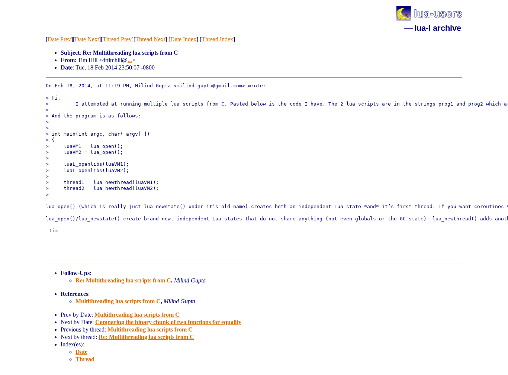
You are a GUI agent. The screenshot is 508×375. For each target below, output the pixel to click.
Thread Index (217, 39)
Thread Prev (117, 39)
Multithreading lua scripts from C (118, 301)
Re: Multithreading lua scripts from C (123, 280)
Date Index (183, 39)
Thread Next (150, 39)
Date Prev (59, 39)
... (130, 60)
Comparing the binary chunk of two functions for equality (168, 322)
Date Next (87, 39)
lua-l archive (437, 28)
